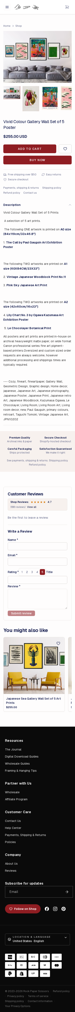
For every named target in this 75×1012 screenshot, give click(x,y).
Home (6, 25)
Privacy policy (15, 996)
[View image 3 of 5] (50, 98)
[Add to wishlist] (65, 148)
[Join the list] (67, 891)
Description (12, 205)
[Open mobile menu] (7, 7)
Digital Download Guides (22, 756)
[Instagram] (55, 909)
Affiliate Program (16, 799)
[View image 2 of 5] (30, 98)
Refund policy (11, 192)
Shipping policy (51, 187)
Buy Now (37, 160)
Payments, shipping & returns (21, 187)
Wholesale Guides (17, 763)
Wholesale (12, 792)
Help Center (13, 828)
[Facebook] (47, 909)
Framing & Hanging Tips (21, 770)
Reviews (10, 870)
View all (31, 507)
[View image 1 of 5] (11, 92)
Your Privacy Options (17, 1006)
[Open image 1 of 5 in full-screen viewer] (37, 57)
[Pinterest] (63, 909)
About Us (11, 863)
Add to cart (30, 148)
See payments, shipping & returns (27, 460)
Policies (10, 842)
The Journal (13, 749)
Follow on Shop (25, 909)
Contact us (30, 192)
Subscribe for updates (24, 883)
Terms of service (38, 996)
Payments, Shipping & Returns (25, 835)
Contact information (40, 1001)
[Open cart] (67, 7)
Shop (18, 25)
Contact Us (13, 821)
